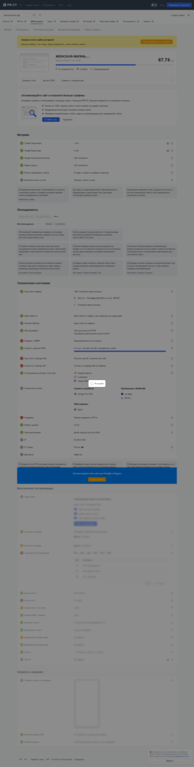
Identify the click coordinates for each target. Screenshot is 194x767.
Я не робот (99, 383)
